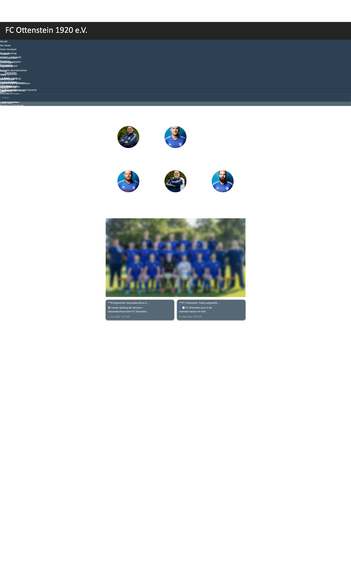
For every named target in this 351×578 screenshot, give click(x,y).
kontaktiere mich (128, 160)
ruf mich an (128, 165)
